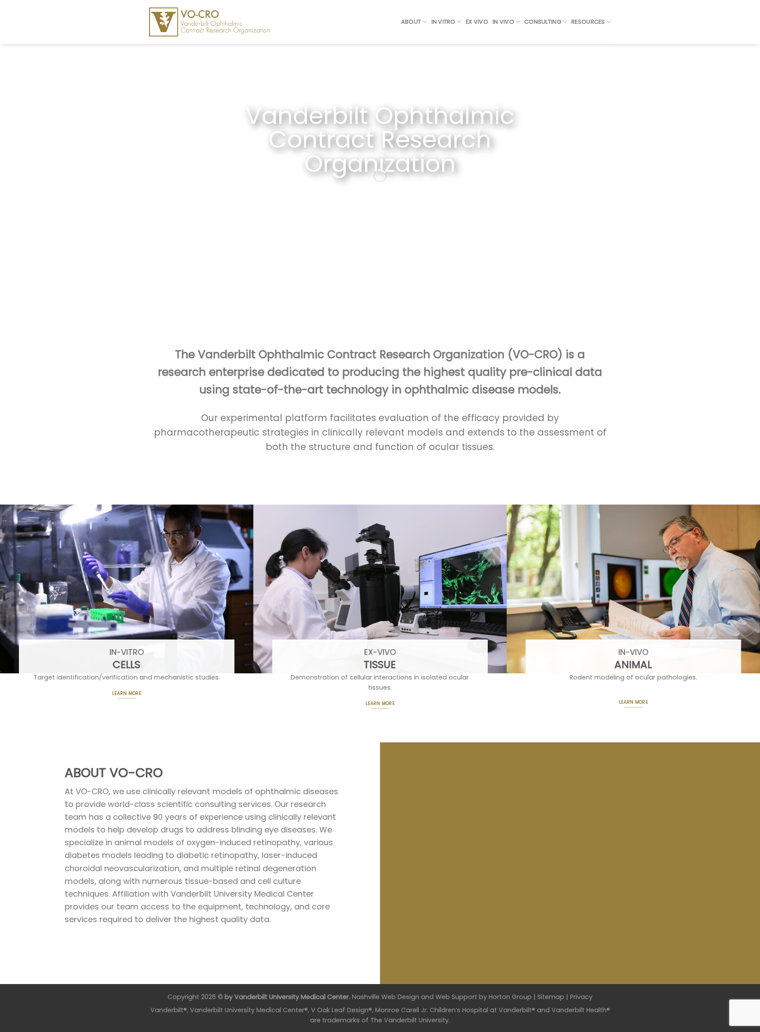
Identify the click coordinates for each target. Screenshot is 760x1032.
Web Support (456, 996)
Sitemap (550, 996)
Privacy (581, 996)
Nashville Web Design (385, 996)
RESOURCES (588, 21)
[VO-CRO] (215, 21)
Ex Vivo (477, 21)
